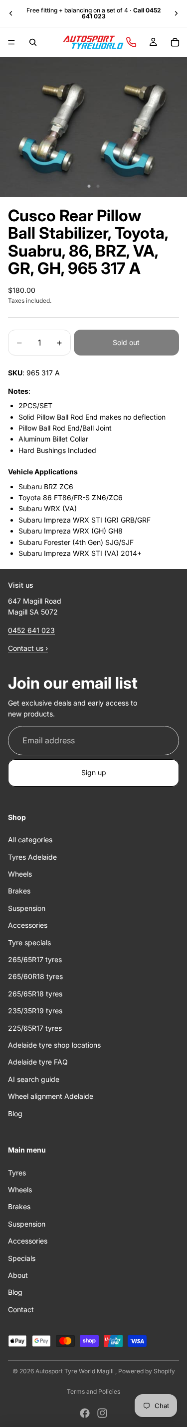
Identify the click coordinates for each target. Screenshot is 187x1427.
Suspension (26, 908)
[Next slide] (176, 13)
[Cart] (175, 42)
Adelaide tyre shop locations (54, 1045)
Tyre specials (29, 942)
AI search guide (33, 1079)
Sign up (93, 773)
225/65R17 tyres (35, 1028)
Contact (21, 1309)
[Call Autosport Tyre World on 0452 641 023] (131, 42)
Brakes (19, 891)
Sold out (126, 342)
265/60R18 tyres (35, 977)
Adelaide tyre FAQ (38, 1062)
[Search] (33, 42)
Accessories (27, 925)
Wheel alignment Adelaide (50, 1096)
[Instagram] (102, 1413)
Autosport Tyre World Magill (75, 1371)
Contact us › (28, 648)
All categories (30, 840)
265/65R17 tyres (35, 959)
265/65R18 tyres (35, 993)
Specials (21, 1258)
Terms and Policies (93, 1391)
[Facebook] (85, 1413)
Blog (15, 1113)
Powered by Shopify (146, 1371)
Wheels (20, 874)
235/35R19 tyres (35, 1011)
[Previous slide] (11, 13)
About (18, 1275)
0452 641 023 (31, 630)
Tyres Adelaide (32, 857)
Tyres (17, 1172)
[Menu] (11, 42)
